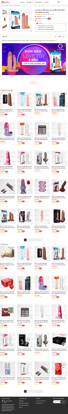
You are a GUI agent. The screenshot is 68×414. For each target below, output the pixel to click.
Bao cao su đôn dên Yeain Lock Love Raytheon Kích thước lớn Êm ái (6, 111)
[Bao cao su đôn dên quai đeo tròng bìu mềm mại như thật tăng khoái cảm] (25, 99)
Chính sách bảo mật (23, 405)
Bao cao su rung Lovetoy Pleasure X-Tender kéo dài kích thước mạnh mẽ (41, 111)
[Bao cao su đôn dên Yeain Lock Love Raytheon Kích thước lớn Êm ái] (7, 99)
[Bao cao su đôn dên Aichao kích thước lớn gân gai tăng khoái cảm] (59, 157)
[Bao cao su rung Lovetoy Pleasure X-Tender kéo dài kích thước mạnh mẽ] (42, 99)
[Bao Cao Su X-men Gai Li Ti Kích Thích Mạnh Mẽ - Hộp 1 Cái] (7, 311)
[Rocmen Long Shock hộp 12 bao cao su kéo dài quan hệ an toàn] (25, 340)
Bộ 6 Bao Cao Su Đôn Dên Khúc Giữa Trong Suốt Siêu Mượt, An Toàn (41, 139)
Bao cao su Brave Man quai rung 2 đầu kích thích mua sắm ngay (42, 168)
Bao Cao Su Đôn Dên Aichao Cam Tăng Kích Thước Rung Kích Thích (24, 139)
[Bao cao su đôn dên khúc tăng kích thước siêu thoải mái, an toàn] (42, 186)
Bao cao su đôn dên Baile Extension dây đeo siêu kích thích (41, 227)
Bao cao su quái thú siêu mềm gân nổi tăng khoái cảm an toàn (24, 198)
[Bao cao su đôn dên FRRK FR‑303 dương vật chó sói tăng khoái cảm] (7, 157)
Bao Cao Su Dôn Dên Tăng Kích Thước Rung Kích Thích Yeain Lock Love (58, 227)
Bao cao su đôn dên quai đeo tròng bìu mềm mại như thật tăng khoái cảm (24, 111)
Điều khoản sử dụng (23, 403)
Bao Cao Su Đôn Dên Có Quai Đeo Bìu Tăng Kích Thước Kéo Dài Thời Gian (7, 198)
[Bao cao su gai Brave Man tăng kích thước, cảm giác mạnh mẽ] (59, 99)
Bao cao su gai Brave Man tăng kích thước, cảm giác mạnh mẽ (58, 111)
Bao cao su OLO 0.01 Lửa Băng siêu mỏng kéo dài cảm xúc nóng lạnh (7, 265)
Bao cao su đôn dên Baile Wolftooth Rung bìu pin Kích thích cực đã (58, 198)
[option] (5, 12)
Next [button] (30, 20)
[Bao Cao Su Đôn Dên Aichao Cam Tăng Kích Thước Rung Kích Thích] (25, 129)
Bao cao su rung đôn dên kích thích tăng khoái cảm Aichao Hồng (24, 168)
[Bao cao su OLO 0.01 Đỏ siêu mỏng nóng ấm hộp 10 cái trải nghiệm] (7, 283)
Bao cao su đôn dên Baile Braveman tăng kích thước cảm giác (23, 227)
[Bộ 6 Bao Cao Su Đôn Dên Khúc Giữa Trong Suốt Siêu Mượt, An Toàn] (42, 129)
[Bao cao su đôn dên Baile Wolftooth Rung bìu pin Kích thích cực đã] (59, 186)
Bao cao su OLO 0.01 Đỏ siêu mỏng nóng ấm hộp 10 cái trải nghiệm (7, 293)
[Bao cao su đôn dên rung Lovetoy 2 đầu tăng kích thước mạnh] (7, 216)
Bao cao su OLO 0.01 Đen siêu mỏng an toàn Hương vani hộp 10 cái (59, 350)
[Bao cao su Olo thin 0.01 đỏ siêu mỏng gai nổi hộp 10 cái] (59, 369)
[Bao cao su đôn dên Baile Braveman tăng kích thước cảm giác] (25, 216)
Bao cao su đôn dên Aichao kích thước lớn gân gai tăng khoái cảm (58, 168)
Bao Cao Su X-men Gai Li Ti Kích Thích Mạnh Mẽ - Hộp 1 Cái (7, 322)
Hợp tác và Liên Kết (40, 401)
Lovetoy (43, 16)
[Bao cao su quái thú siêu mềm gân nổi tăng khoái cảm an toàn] (25, 186)
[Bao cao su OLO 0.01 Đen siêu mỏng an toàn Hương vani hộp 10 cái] (59, 340)
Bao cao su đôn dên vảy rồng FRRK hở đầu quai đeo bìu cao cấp (7, 139)
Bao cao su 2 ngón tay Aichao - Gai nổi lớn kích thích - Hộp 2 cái (7, 379)
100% (59, 36)
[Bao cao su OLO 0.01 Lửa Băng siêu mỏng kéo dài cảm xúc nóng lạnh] (7, 253)
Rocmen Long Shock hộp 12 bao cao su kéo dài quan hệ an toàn (24, 350)
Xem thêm (33, 82)
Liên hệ (20, 407)
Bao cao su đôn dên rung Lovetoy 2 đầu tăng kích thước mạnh (7, 227)
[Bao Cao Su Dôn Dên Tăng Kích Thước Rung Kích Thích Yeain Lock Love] (59, 216)
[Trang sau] (41, 240)
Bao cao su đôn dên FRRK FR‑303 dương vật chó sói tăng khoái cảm (6, 168)
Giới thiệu (21, 401)
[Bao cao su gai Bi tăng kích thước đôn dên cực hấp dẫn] (59, 129)
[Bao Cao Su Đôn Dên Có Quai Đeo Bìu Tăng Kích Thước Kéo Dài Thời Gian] (7, 186)
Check (62, 401)
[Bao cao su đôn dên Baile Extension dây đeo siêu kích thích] (42, 216)
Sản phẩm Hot (39, 403)
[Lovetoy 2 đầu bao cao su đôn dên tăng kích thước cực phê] (20, 20)
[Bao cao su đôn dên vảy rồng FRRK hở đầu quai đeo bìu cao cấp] (7, 129)
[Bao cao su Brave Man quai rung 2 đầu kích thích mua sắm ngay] (42, 157)
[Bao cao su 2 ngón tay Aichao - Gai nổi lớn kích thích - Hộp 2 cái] (7, 369)
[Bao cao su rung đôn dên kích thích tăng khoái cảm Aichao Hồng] (25, 157)
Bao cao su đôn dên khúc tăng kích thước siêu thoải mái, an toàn (42, 198)
